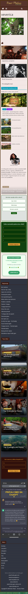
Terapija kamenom (5, 306)
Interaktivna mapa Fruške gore (8, 333)
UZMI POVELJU (14, 272)
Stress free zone (5, 309)
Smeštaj (3, 546)
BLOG (2, 565)
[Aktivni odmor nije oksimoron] (6, 135)
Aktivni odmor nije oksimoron (18, 136)
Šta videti (3, 553)
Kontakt (3, 563)
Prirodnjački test (7, 84)
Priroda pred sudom (16, 120)
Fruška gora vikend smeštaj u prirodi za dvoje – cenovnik (14, 190)
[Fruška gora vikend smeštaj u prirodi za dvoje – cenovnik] (14, 180)
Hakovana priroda (5, 311)
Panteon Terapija (5, 304)
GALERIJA (3, 558)
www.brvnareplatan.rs (14, 577)
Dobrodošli (5, 187)
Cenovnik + (4, 548)
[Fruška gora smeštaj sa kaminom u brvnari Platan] (3, 8)
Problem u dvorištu (16, 144)
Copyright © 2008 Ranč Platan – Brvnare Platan (12, 588)
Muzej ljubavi (4, 560)
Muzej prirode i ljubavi (6, 331)
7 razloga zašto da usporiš (7, 314)
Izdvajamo (9, 109)
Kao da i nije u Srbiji (6, 289)
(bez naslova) (4, 287)
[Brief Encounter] (14, 65)
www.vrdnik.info (14, 582)
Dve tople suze (5, 318)
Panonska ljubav (5, 316)
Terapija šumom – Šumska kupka (9, 326)
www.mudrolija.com (14, 586)
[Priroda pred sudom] (6, 119)
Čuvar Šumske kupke (6, 323)
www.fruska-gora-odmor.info (14, 584)
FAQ (2, 555)
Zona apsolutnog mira (16, 128)
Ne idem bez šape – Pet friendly (9, 321)
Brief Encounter (7, 79)
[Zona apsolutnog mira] (6, 127)
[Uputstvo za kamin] (14, 46)
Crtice (4, 109)
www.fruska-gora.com (14, 575)
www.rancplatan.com (14, 579)
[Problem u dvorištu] (6, 143)
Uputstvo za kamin (8, 61)
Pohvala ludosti (5, 328)
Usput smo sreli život (6, 292)
